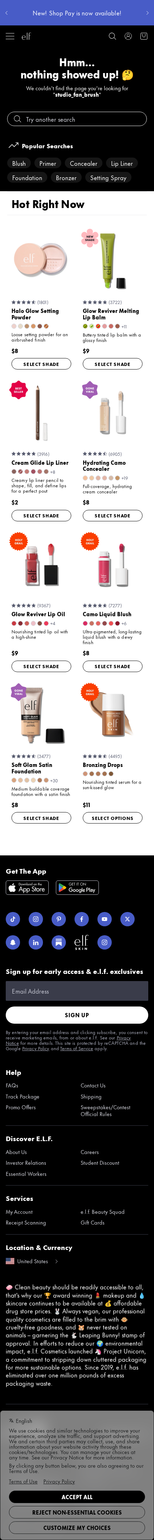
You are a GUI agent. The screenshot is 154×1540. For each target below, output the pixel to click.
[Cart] (144, 36)
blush (19, 163)
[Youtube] (104, 919)
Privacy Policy (35, 1048)
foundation (27, 177)
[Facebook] (81, 919)
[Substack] (59, 942)
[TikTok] (13, 919)
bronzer (66, 177)
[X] (127, 919)
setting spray (108, 177)
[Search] (112, 36)
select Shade (41, 363)
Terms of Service (76, 1048)
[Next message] (147, 13)
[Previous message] (6, 13)
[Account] (128, 36)
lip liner (122, 163)
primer (47, 163)
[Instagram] (36, 919)
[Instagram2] (104, 942)
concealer (83, 163)
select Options (113, 817)
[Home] (26, 36)
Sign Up (77, 1015)
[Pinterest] (59, 919)
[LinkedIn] (36, 942)
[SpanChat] (13, 942)
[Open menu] (10, 36)
